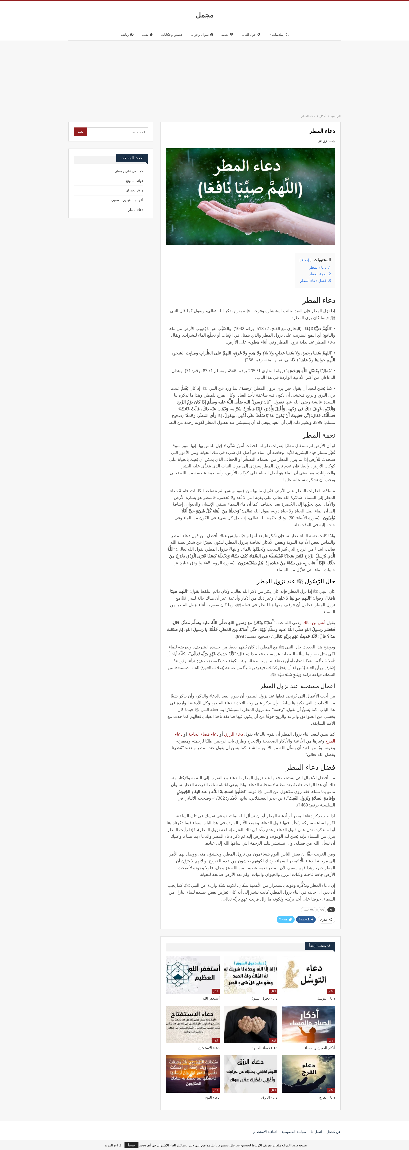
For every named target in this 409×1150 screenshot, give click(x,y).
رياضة (124, 34)
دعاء (322, 909)
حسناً (131, 1145)
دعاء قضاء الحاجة (203, 734)
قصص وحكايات (171, 34)
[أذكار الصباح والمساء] (308, 1024)
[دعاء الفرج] (308, 1074)
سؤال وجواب (200, 34)
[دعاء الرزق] (250, 1074)
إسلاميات (278, 34)
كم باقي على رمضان (129, 171)
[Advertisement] (204, 76)
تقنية (145, 34)
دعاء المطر (308, 909)
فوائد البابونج (134, 181)
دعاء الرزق (233, 734)
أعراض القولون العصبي (127, 200)
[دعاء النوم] (192, 1074)
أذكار (331, 991)
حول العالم (248, 34)
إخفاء (305, 260)
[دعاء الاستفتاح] (192, 1024)
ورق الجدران (134, 190)
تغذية (224, 34)
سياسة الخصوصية (293, 1132)
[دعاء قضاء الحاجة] (250, 1024)
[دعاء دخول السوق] (250, 974)
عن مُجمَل (334, 1132)
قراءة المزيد (113, 1145)
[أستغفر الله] (192, 974)
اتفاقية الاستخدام (265, 1132)
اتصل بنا (316, 1132)
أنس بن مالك (313, 622)
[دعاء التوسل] (308, 974)
